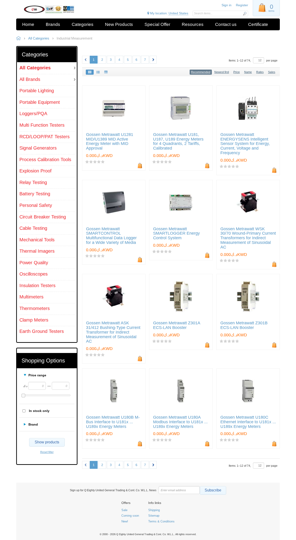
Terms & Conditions (161, 521)
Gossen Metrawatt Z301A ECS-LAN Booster (176, 325)
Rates (260, 72)
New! (124, 521)
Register (242, 5)
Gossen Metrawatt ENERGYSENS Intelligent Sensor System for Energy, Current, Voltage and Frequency (245, 143)
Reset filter (47, 452)
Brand (33, 424)
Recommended (200, 72)
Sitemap (153, 515)
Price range (37, 375)
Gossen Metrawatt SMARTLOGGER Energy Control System (176, 233)
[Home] (49, 9)
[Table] (105, 72)
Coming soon (130, 515)
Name (248, 72)
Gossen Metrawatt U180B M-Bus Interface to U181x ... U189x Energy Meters (113, 422)
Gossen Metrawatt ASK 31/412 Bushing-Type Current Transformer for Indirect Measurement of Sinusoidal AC (113, 332)
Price (236, 72)
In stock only (39, 411)
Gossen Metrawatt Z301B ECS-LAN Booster (244, 325)
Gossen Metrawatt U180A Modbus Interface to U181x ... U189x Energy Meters (180, 422)
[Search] (245, 13)
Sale (124, 510)
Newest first (221, 72)
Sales (271, 72)
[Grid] (90, 72)
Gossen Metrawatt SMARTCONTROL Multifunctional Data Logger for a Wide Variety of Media (111, 236)
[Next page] (153, 60)
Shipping (154, 510)
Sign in (226, 5)
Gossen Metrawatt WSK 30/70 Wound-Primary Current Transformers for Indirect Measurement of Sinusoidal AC (248, 238)
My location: (168, 13)
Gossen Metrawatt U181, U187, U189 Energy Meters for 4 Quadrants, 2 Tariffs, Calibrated (178, 141)
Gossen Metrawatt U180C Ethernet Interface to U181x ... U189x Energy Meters (248, 422)
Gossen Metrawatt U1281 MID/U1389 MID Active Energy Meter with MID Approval (109, 141)
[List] (98, 72)
